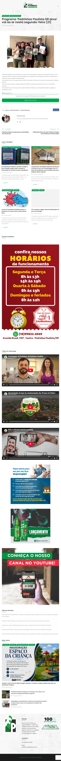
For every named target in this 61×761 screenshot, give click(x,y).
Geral (41, 190)
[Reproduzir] (4, 385)
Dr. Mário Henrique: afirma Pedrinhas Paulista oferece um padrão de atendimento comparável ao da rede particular (30, 634)
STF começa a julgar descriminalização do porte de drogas (45, 210)
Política (32, 644)
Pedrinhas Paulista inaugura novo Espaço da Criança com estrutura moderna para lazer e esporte (25, 620)
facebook (56, 109)
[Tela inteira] (57, 385)
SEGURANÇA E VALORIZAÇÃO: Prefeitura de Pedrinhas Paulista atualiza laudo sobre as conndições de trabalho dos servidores (29, 702)
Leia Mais (5, 182)
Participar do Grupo (31, 100)
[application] (30, 370)
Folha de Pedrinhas (25, 110)
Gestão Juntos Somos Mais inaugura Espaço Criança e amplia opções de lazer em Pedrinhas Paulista (26, 625)
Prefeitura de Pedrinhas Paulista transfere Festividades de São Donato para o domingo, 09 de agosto (27, 629)
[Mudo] (54, 385)
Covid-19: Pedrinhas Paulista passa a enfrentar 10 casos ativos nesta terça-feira (14, 211)
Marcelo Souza (21, 116)
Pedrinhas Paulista (15, 16)
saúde (16, 190)
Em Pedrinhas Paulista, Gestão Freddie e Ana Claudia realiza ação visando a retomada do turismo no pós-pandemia (15, 168)
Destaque (5, 16)
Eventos (13, 644)
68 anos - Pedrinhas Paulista (12, 110)
